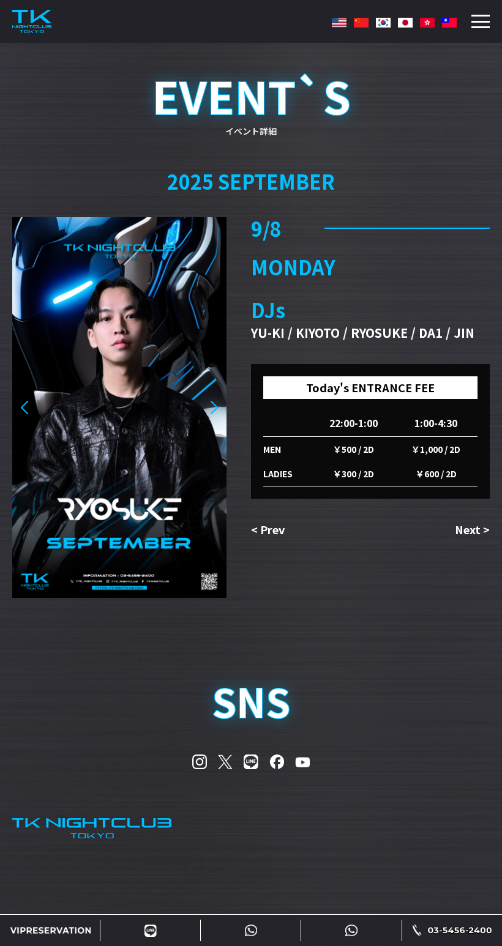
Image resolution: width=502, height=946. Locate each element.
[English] (339, 24)
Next (468, 529)
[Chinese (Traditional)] (427, 24)
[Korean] (383, 24)
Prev (272, 529)
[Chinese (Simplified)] (361, 24)
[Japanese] (405, 24)
